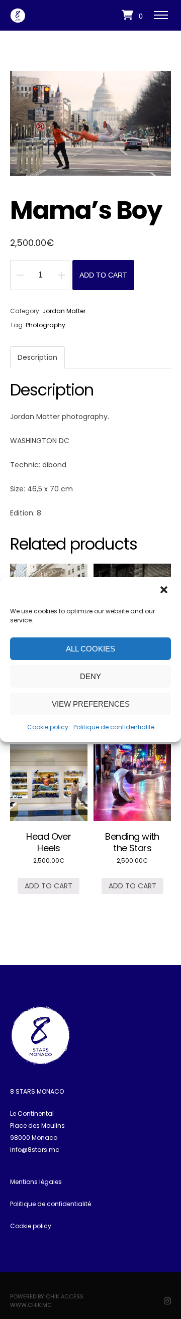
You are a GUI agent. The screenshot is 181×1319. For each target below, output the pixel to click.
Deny (90, 676)
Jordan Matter (63, 311)
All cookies (90, 648)
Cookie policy (47, 727)
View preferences (91, 704)
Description (37, 357)
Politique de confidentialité (113, 727)
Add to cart (103, 275)
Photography (45, 325)
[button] (165, 591)
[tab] (37, 357)
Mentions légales (36, 1181)
